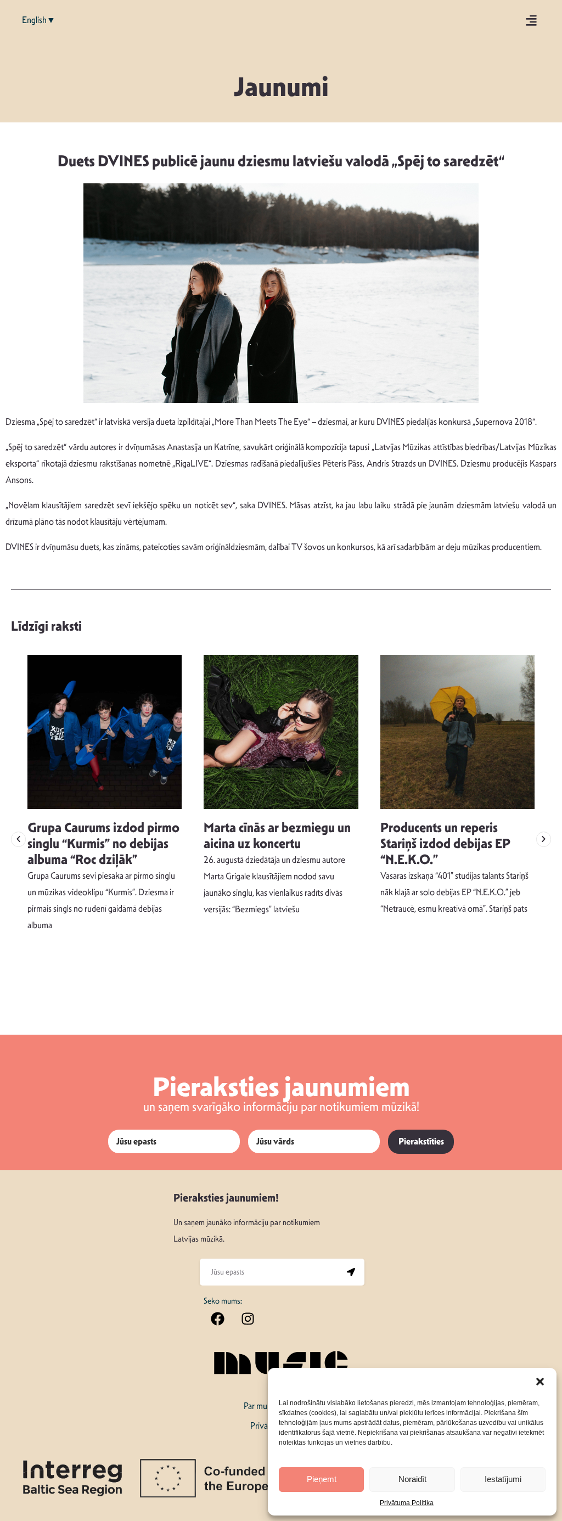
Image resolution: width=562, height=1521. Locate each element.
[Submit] (350, 1272)
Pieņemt (321, 1479)
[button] (540, 1381)
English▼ (38, 20)
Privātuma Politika (407, 1503)
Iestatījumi (503, 1479)
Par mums (260, 1406)
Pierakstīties (421, 1141)
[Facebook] (217, 1318)
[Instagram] (247, 1318)
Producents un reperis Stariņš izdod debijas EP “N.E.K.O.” (445, 844)
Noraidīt (412, 1479)
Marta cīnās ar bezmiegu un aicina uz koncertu (277, 836)
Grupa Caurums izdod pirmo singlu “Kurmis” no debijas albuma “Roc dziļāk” (103, 844)
